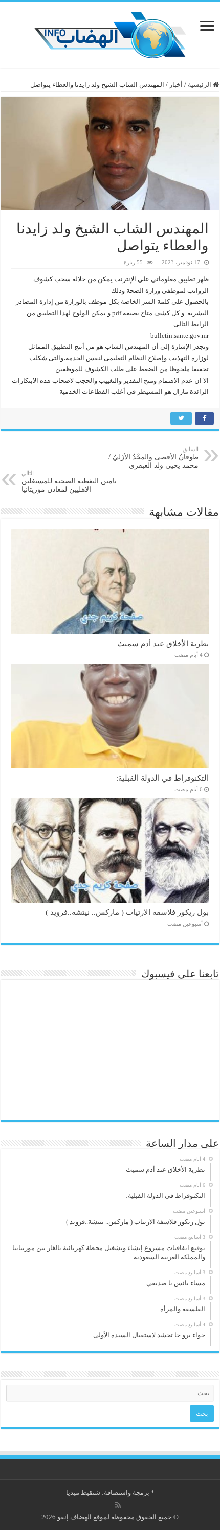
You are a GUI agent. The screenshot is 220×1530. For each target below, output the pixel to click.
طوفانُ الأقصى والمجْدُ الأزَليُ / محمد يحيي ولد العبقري (153, 457)
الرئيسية (200, 84)
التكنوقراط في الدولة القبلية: (162, 777)
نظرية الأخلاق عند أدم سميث (163, 643)
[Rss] (118, 1505)
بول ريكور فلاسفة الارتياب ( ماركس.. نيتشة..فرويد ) (127, 912)
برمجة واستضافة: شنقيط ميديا (107, 1492)
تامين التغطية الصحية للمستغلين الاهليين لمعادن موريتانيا (69, 481)
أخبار (176, 84)
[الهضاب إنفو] (110, 32)
